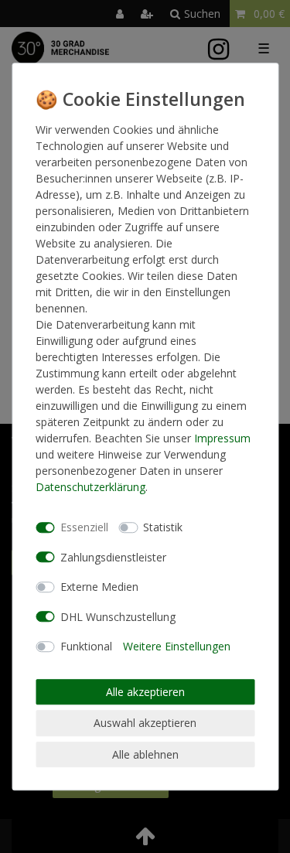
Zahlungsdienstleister (113, 557)
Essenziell (84, 527)
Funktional (86, 646)
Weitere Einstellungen (176, 646)
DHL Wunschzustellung (118, 616)
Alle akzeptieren (145, 691)
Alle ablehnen (145, 754)
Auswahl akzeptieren (145, 722)
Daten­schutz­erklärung (90, 486)
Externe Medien (99, 586)
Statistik (163, 527)
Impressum (222, 438)
